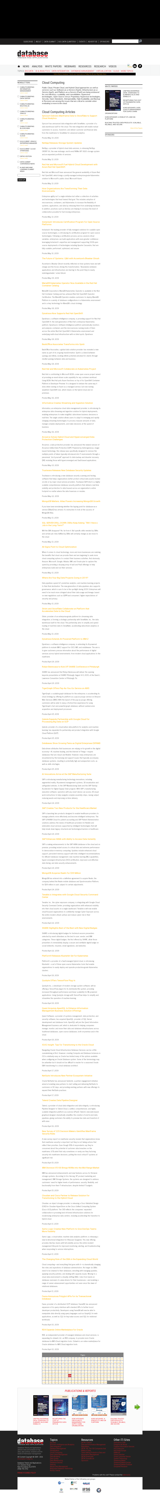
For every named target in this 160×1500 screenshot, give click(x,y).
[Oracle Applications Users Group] (86, 1485)
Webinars (70, 66)
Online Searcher (119, 1455)
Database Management (82, 71)
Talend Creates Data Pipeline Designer (60, 1100)
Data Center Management (58, 1455)
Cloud (116, 71)
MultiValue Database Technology (61, 1468)
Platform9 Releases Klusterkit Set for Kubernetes (65, 956)
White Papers (53, 66)
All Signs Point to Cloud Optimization (59, 547)
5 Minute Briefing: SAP (27, 120)
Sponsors (104, 41)
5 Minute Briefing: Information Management (27, 89)
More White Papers (136, 128)
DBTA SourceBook (87, 1459)
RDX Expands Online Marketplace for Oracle (62, 1329)
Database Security (56, 1462)
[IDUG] (61, 1484)
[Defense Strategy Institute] (98, 1492)
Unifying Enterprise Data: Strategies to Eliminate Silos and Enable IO (131, 93)
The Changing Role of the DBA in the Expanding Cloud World (70, 1259)
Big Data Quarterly (67, 41)
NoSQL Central (55, 1470)
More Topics (127, 71)
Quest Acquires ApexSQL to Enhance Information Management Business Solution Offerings (65, 1009)
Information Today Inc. (25, 1459)
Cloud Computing (56, 1453)
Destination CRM (119, 1443)
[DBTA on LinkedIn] (135, 67)
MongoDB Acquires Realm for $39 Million (61, 873)
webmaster (126, 1475)
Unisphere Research (120, 1466)
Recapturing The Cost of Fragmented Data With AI (132, 102)
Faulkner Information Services (124, 1447)
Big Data (29, 71)
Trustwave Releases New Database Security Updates (66, 470)
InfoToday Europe (120, 1451)
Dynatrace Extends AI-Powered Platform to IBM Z (65, 639)
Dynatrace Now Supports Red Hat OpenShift (62, 313)
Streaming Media (119, 1461)
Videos (112, 66)
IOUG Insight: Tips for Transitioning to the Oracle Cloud (68, 1044)
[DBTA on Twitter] (130, 67)
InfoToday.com (119, 1449)
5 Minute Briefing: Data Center (27, 97)
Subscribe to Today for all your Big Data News (80, 74)
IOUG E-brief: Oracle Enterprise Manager (28, 142)
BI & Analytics (43, 71)
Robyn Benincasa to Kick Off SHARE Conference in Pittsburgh (70, 666)
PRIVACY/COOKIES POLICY (27, 1473)
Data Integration (60, 71)
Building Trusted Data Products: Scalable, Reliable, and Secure (123, 123)
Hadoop (53, 1464)
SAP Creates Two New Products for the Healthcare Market (69, 808)
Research (100, 66)
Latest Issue (23, 93)
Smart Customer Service (122, 1457)
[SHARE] (74, 1489)
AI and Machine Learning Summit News (27, 169)
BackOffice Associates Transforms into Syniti (64, 344)
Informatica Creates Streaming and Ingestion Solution (67, 403)
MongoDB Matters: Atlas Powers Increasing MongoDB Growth (71, 501)
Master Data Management (59, 1466)
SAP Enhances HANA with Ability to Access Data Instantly (69, 839)
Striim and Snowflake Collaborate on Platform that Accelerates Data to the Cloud (65, 609)
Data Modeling (55, 1457)
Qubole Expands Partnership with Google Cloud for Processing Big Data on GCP (66, 720)
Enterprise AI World (120, 1445)
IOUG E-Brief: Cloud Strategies (28, 150)
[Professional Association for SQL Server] (61, 1493)
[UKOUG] (86, 1492)
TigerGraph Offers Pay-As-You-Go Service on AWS (65, 688)
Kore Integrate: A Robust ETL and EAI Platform (120, 118)
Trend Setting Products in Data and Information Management (93, 1454)
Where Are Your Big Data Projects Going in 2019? (65, 578)
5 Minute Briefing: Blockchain (27, 127)
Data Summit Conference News (27, 163)
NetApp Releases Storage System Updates (62, 143)
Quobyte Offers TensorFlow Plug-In (58, 980)
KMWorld (117, 1453)
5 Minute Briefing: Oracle (27, 112)
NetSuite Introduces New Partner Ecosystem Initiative (67, 1075)
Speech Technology (120, 1459)
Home (19, 66)
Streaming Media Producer (123, 1464)
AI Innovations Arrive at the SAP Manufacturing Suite (66, 774)
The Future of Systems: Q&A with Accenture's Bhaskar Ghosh (70, 258)
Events (82, 41)
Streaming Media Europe (122, 1462)
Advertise (92, 41)
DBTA (33, 54)
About (39, 41)
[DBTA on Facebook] (140, 67)
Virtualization (103, 71)
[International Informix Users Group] (74, 1485)
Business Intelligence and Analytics (62, 1445)
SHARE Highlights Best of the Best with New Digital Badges (69, 928)
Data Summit (50, 41)
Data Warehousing (56, 1461)
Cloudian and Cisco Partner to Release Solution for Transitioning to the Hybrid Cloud (66, 1196)
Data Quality (54, 1459)
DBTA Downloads (87, 1457)
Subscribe (28, 41)
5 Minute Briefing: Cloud (27, 135)
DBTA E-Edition (26, 156)
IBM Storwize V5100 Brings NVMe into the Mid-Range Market (70, 1167)
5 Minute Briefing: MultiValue (27, 105)
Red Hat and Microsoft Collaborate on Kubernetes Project (69, 369)
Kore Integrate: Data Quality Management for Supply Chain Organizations (123, 110)
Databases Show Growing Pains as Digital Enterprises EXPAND (71, 743)
